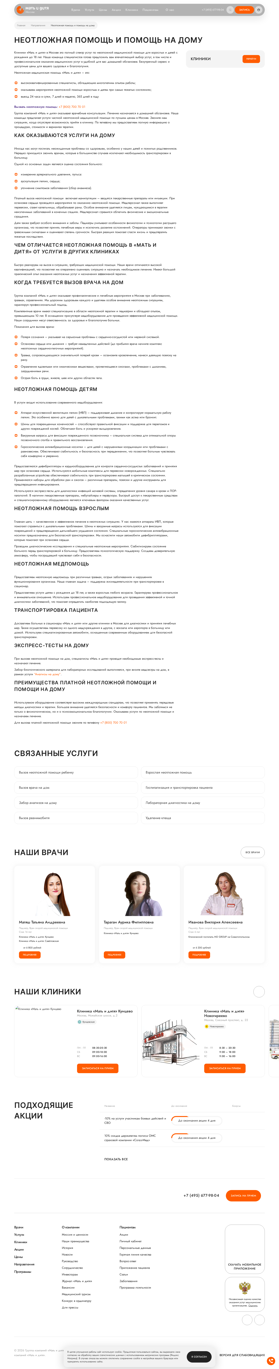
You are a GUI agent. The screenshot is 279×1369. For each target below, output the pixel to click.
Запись (244, 10)
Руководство (70, 1261)
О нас (170, 10)
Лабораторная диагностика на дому (173, 802)
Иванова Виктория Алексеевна (215, 922)
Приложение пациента (135, 1268)
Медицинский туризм (76, 1294)
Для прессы (70, 1307)
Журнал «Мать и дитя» (77, 1281)
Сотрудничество (72, 1268)
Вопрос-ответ (128, 1261)
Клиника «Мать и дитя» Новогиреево (224, 1013)
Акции (116, 10)
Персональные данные (135, 1248)
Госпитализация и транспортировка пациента (179, 787)
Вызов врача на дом (34, 787)
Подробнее (30, 954)
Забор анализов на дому (38, 802)
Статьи (124, 1274)
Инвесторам (70, 1274)
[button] (259, 991)
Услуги (89, 10)
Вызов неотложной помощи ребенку (46, 772)
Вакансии (68, 1287)
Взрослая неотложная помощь (169, 772)
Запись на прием (243, 1195)
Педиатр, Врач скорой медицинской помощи (43, 928)
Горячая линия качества (135, 1254)
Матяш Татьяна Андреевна (42, 922)
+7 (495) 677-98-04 (213, 10)
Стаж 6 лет (194, 932)
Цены (103, 10)
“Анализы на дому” (47, 674)
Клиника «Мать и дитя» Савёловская (39, 941)
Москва (30, 12)
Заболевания (128, 1281)
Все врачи (253, 852)
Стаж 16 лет (25, 932)
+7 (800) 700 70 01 (72, 107)
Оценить (253, 1305)
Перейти (251, 58)
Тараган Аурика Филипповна (129, 922)
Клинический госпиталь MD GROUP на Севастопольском (219, 937)
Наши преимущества (75, 1241)
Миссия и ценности (75, 1234)
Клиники (131, 10)
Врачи (75, 10)
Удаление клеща (158, 817)
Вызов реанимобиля (34, 817)
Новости (67, 1254)
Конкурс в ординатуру (76, 1301)
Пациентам (150, 10)
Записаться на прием (97, 1068)
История (67, 1248)
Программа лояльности (135, 1287)
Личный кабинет (130, 1241)
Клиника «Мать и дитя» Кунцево (36, 937)
